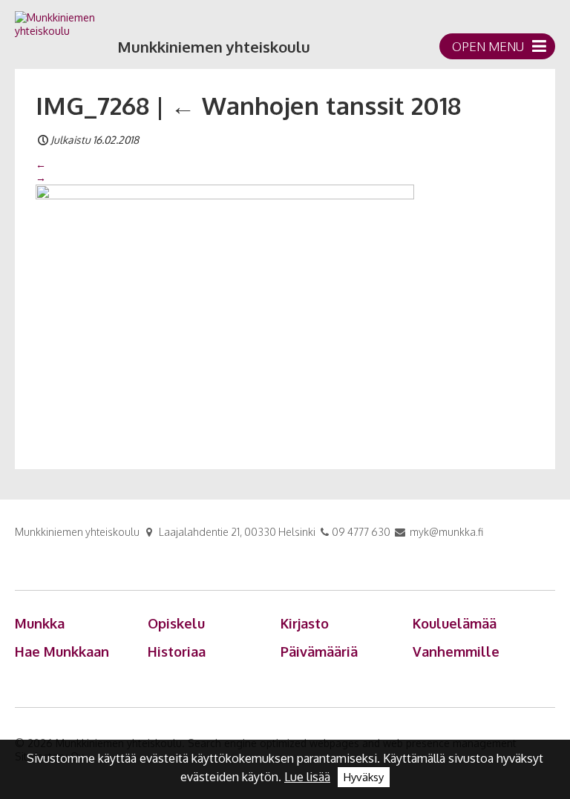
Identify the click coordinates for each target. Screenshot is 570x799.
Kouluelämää (455, 623)
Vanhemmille (456, 651)
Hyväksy (364, 777)
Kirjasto (305, 623)
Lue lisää (307, 776)
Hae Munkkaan (62, 651)
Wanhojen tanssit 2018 (316, 105)
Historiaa (177, 651)
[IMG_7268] (225, 309)
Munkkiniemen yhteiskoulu (213, 46)
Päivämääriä (319, 651)
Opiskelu (176, 623)
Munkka (40, 623)
